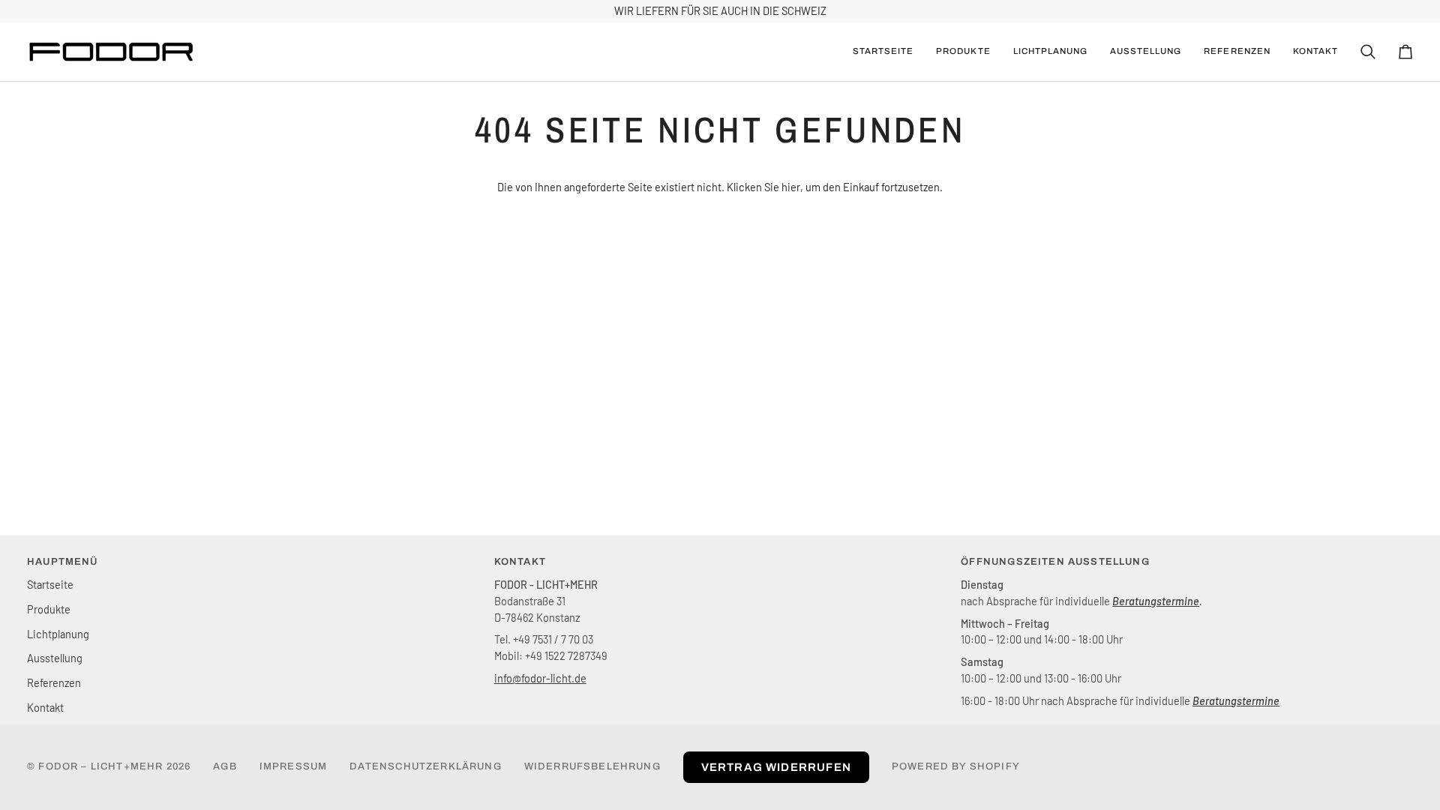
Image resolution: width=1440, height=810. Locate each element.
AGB (225, 766)
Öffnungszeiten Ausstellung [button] (1055, 561)
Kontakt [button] (520, 561)
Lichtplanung (58, 633)
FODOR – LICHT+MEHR (100, 766)
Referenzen (54, 682)
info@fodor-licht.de (540, 678)
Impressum (294, 766)
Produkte (48, 609)
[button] (963, 51)
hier (791, 187)
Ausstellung (54, 657)
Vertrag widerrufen (776, 767)
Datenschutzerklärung (425, 766)
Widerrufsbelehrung (592, 766)
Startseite (50, 584)
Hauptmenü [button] (62, 561)
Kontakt (45, 707)
